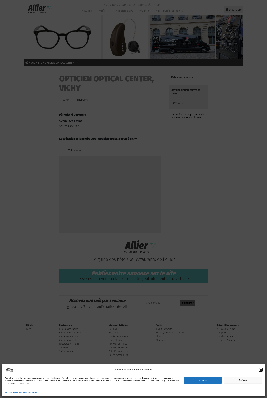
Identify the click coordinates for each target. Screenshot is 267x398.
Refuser (243, 380)
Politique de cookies (13, 393)
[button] (260, 369)
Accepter (203, 380)
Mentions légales (30, 393)
